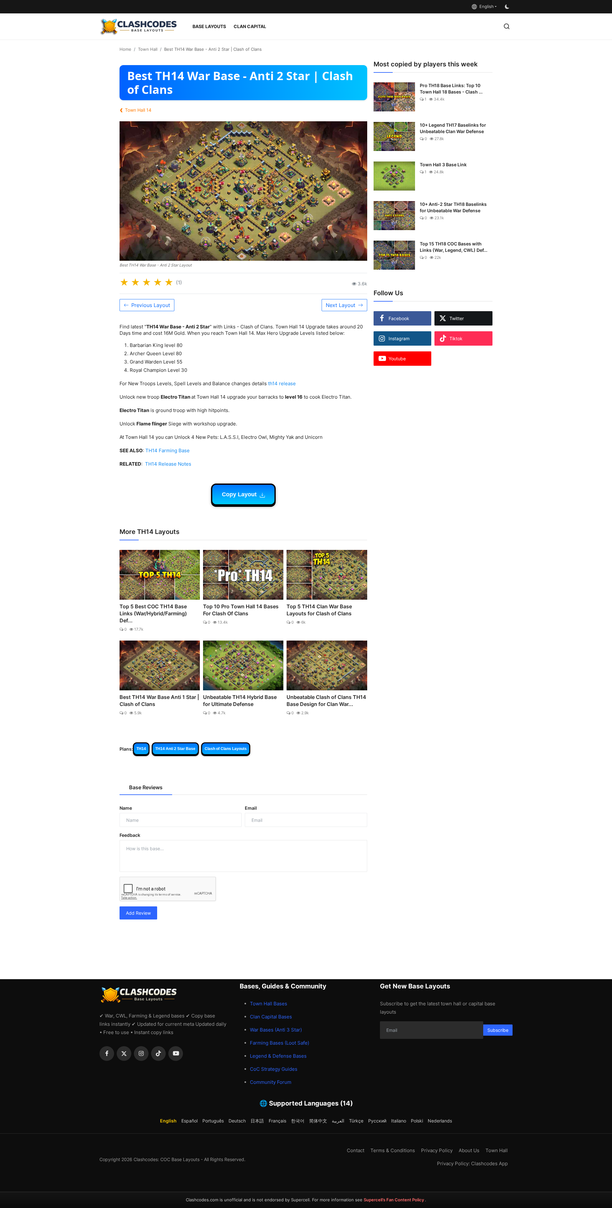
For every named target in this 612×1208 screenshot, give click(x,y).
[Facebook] (106, 1053)
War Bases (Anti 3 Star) (276, 1030)
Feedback (130, 835)
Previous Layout (150, 305)
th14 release (282, 383)
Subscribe (497, 1030)
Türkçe (356, 1120)
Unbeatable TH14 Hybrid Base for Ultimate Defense (240, 700)
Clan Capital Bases (271, 1017)
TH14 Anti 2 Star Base (175, 749)
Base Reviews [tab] (146, 787)
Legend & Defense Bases (278, 1056)
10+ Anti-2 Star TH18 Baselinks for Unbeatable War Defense (453, 207)
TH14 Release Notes (168, 464)
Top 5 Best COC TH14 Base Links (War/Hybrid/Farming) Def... (153, 613)
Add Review (138, 913)
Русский (377, 1120)
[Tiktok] (158, 1053)
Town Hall (147, 49)
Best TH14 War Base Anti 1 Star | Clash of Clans (159, 700)
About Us (469, 1150)
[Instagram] (141, 1053)
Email (251, 808)
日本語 (257, 1120)
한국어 (297, 1120)
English (485, 6)
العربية (338, 1120)
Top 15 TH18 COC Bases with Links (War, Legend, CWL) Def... (453, 247)
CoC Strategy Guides (273, 1069)
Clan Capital (250, 26)
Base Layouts (209, 26)
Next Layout (340, 305)
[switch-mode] (508, 6)
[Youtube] (175, 1053)
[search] (507, 26)
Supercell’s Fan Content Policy (394, 1199)
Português (213, 1120)
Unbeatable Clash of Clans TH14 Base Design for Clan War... (326, 700)
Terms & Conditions (392, 1150)
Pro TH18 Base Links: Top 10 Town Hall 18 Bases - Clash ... (451, 88)
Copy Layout (240, 494)
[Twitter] (124, 1053)
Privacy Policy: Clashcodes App (472, 1163)
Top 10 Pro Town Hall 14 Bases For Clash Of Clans (241, 610)
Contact (355, 1150)
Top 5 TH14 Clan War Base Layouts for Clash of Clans (319, 610)
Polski (417, 1120)
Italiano (398, 1120)
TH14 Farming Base (167, 450)
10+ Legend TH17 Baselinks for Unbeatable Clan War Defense (453, 128)
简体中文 (318, 1120)
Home (125, 49)
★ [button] (124, 282)
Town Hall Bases (268, 1004)
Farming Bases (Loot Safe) (279, 1043)
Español (189, 1120)
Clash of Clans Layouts (226, 749)
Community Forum (270, 1082)
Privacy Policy (437, 1150)
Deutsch (237, 1120)
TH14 (141, 749)
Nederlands (440, 1120)
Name (126, 808)
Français (277, 1120)
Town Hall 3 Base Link (443, 164)
